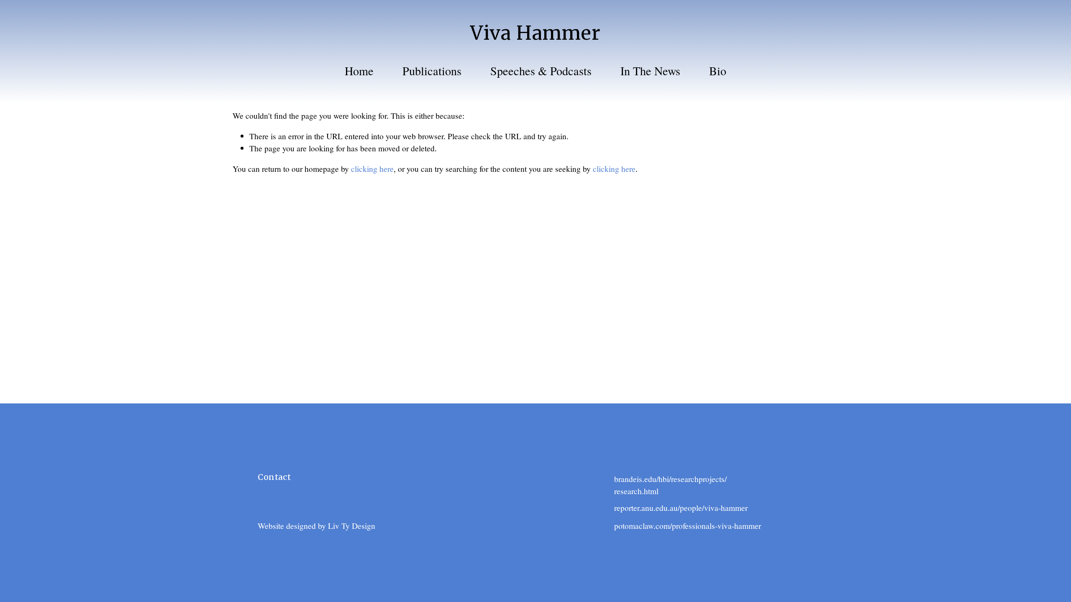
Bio (717, 71)
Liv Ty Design (351, 525)
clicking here (372, 168)
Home (359, 71)
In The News (650, 71)
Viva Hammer (535, 33)
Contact (274, 477)
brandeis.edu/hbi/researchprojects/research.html (670, 484)
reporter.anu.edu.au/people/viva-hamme (679, 507)
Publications (431, 71)
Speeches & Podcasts (541, 71)
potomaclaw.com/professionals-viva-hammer (687, 525)
